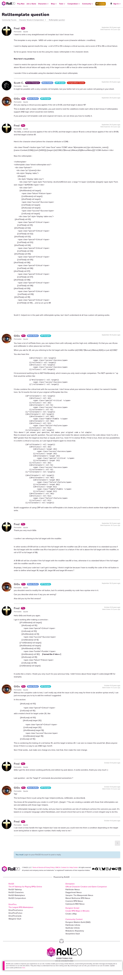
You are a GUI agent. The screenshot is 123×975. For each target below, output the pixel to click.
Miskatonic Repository (74, 930)
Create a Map (71, 913)
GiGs (17, 99)
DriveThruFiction (15, 913)
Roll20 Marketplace (17, 895)
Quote (25, 31)
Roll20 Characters (16, 892)
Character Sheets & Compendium (31, 20)
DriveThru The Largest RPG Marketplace (21, 906)
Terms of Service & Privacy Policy (43, 867)
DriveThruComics (16, 910)
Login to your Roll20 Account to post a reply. (42, 854)
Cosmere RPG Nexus (74, 901)
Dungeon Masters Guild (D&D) (77, 922)
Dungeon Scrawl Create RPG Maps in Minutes (77, 909)
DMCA (57, 867)
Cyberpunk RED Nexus (74, 904)
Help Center (74, 867)
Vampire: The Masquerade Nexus (79, 895)
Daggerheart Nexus (73, 892)
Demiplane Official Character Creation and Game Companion (86, 885)
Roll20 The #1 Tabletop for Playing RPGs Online (25, 885)
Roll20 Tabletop (15, 889)
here (23, 968)
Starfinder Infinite (72, 928)
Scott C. (19, 83)
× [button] (120, 964)
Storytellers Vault (72, 933)
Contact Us (65, 867)
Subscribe (101, 4)
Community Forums (9, 20)
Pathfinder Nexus (72, 889)
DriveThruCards (15, 916)
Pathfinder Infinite (72, 925)
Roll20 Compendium (17, 898)
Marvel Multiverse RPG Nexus (77, 898)
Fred (17, 28)
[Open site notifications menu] (111, 4)
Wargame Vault (15, 918)
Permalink (18, 31)
